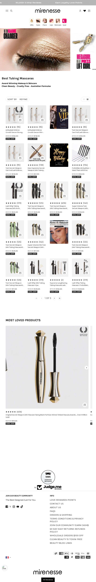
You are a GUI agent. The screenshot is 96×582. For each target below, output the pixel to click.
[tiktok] (21, 506)
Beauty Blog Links (61, 543)
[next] (87, 368)
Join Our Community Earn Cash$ (69, 525)
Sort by (12, 99)
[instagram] (13, 506)
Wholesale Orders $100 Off (66, 535)
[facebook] (6, 506)
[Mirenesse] (48, 10)
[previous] (9, 368)
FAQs (52, 511)
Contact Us (57, 504)
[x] (10, 506)
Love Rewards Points (63, 500)
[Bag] (89, 10)
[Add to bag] (86, 120)
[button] (83, 99)
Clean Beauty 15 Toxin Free (66, 539)
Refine (24, 99)
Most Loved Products (23, 320)
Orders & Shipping (61, 515)
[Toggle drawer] (7, 10)
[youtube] (17, 506)
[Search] (11, 10)
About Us (55, 507)
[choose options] (20, 120)
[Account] (80, 10)
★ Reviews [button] (48, 580)
